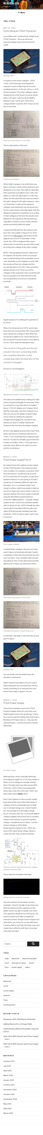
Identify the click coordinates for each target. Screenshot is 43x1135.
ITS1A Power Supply (13, 703)
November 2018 (10, 1090)
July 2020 (7, 1066)
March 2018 (8, 1113)
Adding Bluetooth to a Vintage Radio (17, 1024)
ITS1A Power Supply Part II (17, 459)
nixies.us (11, 3)
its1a (6, 967)
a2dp (7, 959)
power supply (16, 967)
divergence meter (19, 963)
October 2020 (9, 1061)
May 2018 (7, 1104)
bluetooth (15, 959)
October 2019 (9, 1085)
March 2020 (8, 1075)
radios (27, 967)
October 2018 (9, 1094)
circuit (5, 986)
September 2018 (10, 1099)
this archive (18, 236)
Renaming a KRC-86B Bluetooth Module (19, 1019)
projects (6, 995)
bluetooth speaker (29, 959)
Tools (5, 1000)
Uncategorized (9, 1005)
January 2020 (8, 1080)
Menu (22, 13)
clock (7, 963)
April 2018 (7, 1109)
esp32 (31, 963)
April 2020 (7, 1071)
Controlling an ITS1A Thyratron (19, 31)
